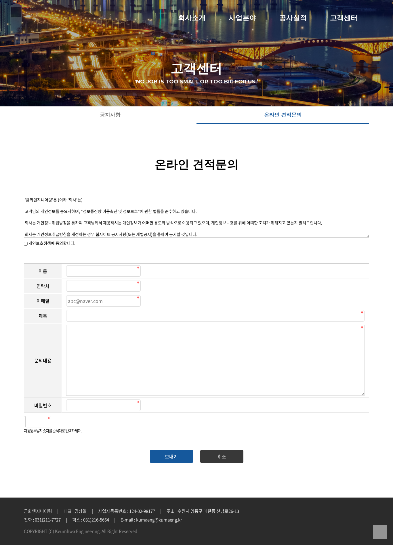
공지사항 (110, 115)
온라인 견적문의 (283, 115)
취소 (222, 456)
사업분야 (242, 18)
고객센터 (344, 18)
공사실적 (293, 18)
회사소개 (192, 18)
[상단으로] (380, 532)
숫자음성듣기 (58, 421)
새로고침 (70, 421)
